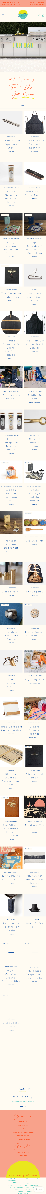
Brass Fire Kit (11, 591)
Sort (22, 106)
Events (23, 1129)
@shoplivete (23, 1089)
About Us (23, 1121)
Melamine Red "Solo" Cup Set (34, 1025)
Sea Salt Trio (35, 540)
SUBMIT (23, 1106)
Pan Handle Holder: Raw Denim (11, 927)
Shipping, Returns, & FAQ (23, 1132)
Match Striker (35, 923)
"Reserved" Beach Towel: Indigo (34, 879)
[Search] (39, 15)
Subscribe (23, 1155)
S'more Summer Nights (35, 730)
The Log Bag (35, 591)
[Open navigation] (3, 15)
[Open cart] (43, 15)
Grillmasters (11, 395)
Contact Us (23, 1125)
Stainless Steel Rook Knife (35, 297)
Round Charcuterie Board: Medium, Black (11, 347)
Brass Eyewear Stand (11, 683)
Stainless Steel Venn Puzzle (11, 635)
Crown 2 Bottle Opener (35, 442)
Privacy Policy (23, 1136)
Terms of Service (23, 1139)
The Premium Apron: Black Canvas (34, 344)
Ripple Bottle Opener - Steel (11, 144)
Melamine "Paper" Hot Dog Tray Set (35, 974)
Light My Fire (34, 679)
